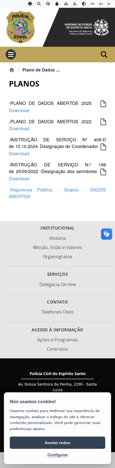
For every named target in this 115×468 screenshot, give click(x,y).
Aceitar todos (57, 442)
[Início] (12, 70)
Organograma (57, 256)
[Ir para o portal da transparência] (39, 4)
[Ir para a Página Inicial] (20, 27)
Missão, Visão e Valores (57, 247)
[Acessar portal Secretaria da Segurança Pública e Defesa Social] (87, 27)
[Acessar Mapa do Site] (66, 4)
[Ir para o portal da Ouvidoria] (48, 4)
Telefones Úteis (58, 312)
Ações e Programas (57, 340)
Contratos (57, 349)
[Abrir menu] (11, 54)
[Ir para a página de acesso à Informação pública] (30, 4)
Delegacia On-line (57, 284)
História (57, 238)
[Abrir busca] (104, 54)
